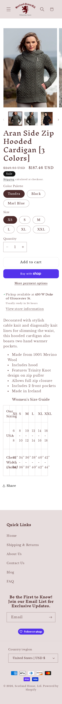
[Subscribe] (50, 617)
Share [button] (11, 486)
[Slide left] (3, 119)
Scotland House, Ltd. (28, 686)
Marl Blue (16, 203)
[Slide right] (58, 119)
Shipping (8, 179)
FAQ (10, 581)
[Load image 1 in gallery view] (15, 119)
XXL (41, 229)
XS (10, 220)
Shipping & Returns (23, 545)
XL (23, 229)
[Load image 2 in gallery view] (31, 119)
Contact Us (15, 563)
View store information (25, 309)
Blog (10, 572)
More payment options (31, 283)
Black (36, 194)
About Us (14, 554)
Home (12, 536)
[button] (8, 9)
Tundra (14, 194)
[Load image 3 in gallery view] (47, 119)
